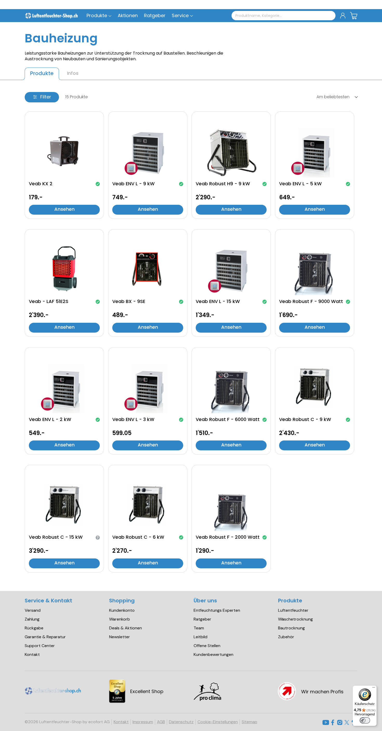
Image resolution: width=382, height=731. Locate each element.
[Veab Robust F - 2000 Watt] (231, 505)
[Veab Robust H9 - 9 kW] (231, 151)
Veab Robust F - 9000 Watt (311, 302)
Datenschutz (181, 722)
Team (199, 628)
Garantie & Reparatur (45, 637)
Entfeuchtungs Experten (217, 610)
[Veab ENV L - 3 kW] (147, 387)
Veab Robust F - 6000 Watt (228, 420)
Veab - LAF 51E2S (48, 302)
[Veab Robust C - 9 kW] (314, 387)
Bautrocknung (291, 628)
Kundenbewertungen (213, 655)
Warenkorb (119, 619)
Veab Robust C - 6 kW (138, 538)
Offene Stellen (207, 646)
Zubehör (286, 637)
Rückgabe (34, 628)
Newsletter (119, 637)
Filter (45, 97)
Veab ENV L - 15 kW (218, 302)
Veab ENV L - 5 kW (300, 184)
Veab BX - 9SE (128, 302)
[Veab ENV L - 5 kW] (314, 151)
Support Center (40, 646)
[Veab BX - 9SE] (147, 269)
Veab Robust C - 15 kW (56, 538)
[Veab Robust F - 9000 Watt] (314, 269)
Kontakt (32, 655)
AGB (161, 722)
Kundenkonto (122, 610)
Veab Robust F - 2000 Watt (228, 538)
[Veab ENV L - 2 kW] (64, 387)
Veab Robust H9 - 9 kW (223, 184)
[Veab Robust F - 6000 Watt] (231, 387)
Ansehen (64, 209)
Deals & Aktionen (125, 628)
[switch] (365, 720)
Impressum (143, 722)
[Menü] (374, 689)
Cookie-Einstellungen (217, 722)
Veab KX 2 (40, 184)
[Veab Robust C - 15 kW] (64, 505)
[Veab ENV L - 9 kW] (147, 151)
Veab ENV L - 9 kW (133, 184)
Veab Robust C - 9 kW (305, 420)
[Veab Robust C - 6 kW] (147, 505)
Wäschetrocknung (295, 619)
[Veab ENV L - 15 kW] (231, 269)
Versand (33, 610)
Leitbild (200, 637)
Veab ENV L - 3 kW (133, 420)
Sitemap (249, 722)
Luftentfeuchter (293, 610)
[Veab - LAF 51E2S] (64, 269)
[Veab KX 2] (64, 151)
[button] (180, 15)
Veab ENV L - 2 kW (50, 420)
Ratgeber (202, 619)
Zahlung (32, 619)
